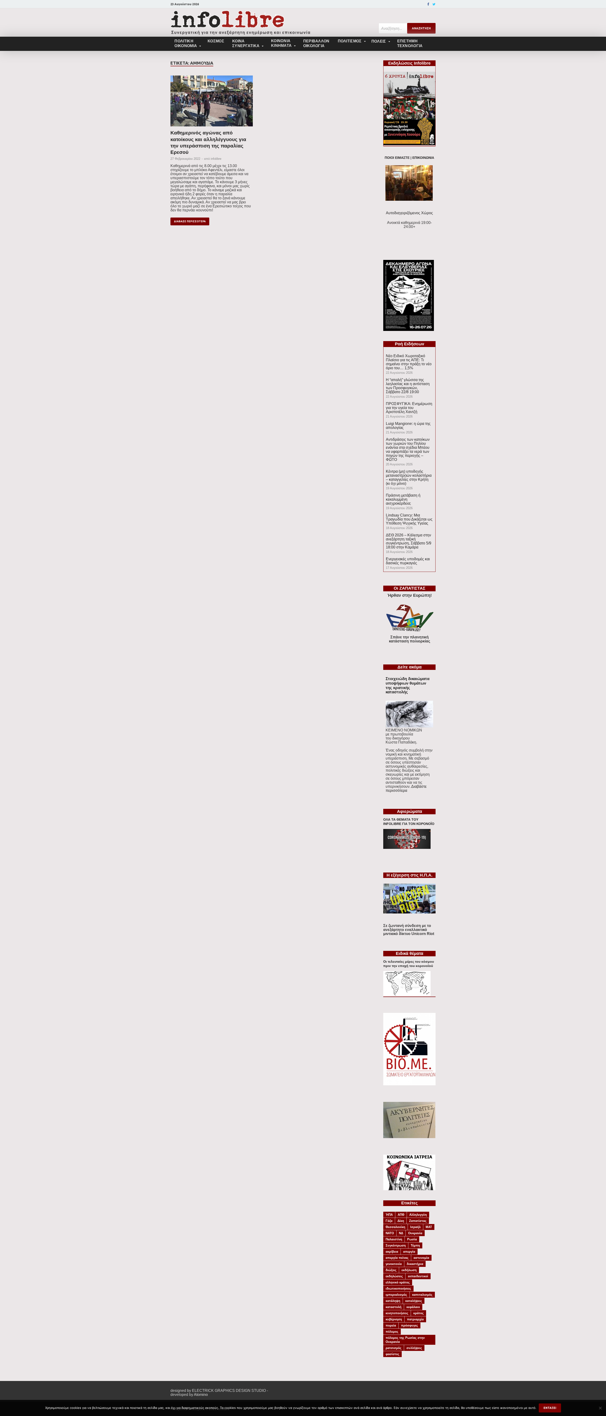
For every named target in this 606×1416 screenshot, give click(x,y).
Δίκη (400, 1221)
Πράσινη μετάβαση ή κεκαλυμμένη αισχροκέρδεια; (403, 499)
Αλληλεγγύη (418, 1214)
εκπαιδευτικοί (418, 1276)
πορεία (391, 1325)
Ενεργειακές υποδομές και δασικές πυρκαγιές (408, 561)
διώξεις (391, 1270)
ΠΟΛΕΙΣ (378, 41)
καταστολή (393, 1307)
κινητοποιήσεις (397, 1313)
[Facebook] (428, 4)
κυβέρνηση (394, 1319)
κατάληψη (393, 1301)
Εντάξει (550, 1407)
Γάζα (389, 1221)
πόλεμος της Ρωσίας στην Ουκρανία (405, 1340)
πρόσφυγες (409, 1325)
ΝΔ (401, 1233)
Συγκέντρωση (396, 1245)
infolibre (216, 158)
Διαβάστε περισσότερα (406, 788)
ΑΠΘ (401, 1214)
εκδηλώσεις (394, 1276)
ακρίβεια (392, 1251)
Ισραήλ (415, 1227)
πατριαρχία (415, 1319)
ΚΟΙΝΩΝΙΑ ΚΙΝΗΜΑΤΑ (281, 43)
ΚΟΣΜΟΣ (216, 41)
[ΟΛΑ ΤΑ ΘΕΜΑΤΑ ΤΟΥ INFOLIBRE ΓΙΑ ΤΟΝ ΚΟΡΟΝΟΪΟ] (407, 848)
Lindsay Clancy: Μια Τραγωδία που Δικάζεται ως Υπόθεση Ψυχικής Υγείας (409, 519)
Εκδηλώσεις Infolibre (409, 63)
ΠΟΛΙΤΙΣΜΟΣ (350, 41)
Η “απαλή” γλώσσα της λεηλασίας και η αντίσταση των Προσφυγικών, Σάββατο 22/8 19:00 (408, 386)
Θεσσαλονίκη (395, 1227)
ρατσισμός (393, 1348)
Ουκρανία (415, 1233)
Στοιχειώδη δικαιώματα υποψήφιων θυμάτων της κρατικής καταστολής (407, 685)
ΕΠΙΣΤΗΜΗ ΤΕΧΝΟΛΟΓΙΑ (410, 43)
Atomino (201, 1395)
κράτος (418, 1313)
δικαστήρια (415, 1264)
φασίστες (392, 1354)
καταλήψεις (413, 1301)
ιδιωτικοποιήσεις (398, 1288)
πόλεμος (392, 1331)
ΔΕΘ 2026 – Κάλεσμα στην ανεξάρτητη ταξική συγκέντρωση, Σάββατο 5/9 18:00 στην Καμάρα (408, 541)
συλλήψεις (414, 1348)
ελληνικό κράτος (398, 1282)
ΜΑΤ (429, 1227)
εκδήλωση (409, 1270)
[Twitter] (434, 4)
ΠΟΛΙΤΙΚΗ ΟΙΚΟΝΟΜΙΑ (185, 43)
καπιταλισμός (422, 1294)
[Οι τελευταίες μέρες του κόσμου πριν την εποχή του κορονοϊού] (407, 995)
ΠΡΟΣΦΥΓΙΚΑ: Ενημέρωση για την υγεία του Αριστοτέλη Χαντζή (409, 408)
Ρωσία (412, 1239)
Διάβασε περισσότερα (190, 221)
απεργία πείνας (397, 1258)
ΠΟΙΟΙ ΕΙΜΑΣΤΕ (397, 158)
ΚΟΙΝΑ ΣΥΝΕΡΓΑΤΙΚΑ (245, 43)
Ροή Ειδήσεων (409, 344)
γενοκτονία (394, 1264)
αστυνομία (421, 1258)
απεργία (409, 1251)
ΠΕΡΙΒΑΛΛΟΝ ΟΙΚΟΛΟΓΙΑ (316, 43)
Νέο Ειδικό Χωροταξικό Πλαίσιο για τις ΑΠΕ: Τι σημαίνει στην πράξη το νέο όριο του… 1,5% (409, 362)
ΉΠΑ (389, 1214)
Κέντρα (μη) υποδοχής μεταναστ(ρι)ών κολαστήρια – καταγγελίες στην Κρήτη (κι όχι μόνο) (409, 477)
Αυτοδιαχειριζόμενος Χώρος (409, 213)
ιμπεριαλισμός (396, 1294)
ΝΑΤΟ (390, 1233)
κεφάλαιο (413, 1307)
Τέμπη (415, 1245)
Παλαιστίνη (394, 1239)
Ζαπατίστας (418, 1221)
